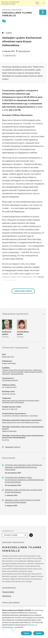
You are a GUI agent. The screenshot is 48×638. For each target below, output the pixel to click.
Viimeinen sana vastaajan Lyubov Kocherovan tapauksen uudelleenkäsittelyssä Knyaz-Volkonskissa (23, 467)
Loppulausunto (10, 55)
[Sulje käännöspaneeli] (43, 3)
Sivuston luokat (10, 535)
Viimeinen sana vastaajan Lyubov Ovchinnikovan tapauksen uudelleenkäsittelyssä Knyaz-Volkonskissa (24, 479)
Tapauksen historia (12, 447)
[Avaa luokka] (31, 535)
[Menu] (42, 12)
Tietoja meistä (8, 592)
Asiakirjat (9, 33)
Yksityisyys (6, 596)
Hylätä (38, 633)
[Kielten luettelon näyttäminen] (38, 3)
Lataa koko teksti (23, 291)
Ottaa (26, 633)
